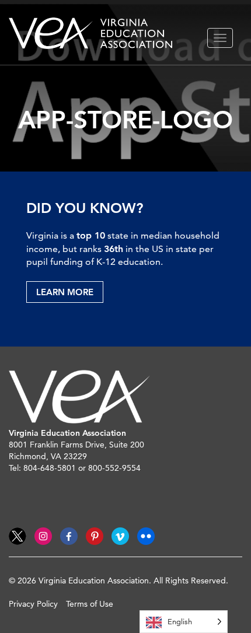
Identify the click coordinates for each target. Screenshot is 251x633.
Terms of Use (89, 604)
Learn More (64, 292)
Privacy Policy (33, 604)
